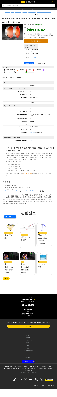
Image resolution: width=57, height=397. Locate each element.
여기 (45, 173)
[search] (28, 5)
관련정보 (19, 77)
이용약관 (32, 372)
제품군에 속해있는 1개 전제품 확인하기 (26, 14)
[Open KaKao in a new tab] (49, 380)
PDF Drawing (37, 69)
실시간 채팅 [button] (29, 305)
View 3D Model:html (10, 69)
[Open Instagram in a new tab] (36, 380)
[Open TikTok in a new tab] (41, 380)
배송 (28, 345)
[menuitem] (3, 2)
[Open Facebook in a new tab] (14, 380)
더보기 (6, 278)
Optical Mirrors (18, 12)
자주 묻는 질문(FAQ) (28, 350)
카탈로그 (28, 357)
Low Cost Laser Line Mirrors (28, 191)
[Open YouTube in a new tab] (25, 380)
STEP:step (21, 69)
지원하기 (27, 361)
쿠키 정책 (28, 372)
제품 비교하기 (42, 63)
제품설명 (12, 77)
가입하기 (28, 326)
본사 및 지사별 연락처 (26, 301)
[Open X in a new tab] (20, 380)
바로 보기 (10, 240)
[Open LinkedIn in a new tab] (30, 380)
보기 (31, 140)
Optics (12, 12)
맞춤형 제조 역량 (27, 173)
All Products (7, 12)
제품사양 (5, 77)
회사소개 (28, 335)
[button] (37, 14)
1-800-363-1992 (27, 299)
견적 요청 (33, 57)
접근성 (36, 372)
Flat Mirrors (25, 12)
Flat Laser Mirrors (32, 12)
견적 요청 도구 (27, 314)
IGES (45, 69)
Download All (30, 72)
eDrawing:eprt (8, 72)
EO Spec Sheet (19, 72)
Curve (29, 69)
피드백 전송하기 (28, 353)
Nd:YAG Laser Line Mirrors (12, 191)
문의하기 (34, 9)
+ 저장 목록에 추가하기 (29, 63)
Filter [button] (7, 217)
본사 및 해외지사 (28, 340)
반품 (28, 348)
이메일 (29, 309)
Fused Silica (32, 132)
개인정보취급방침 (22, 372)
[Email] (35, 14)
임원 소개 (28, 337)
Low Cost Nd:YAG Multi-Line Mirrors (44, 12)
